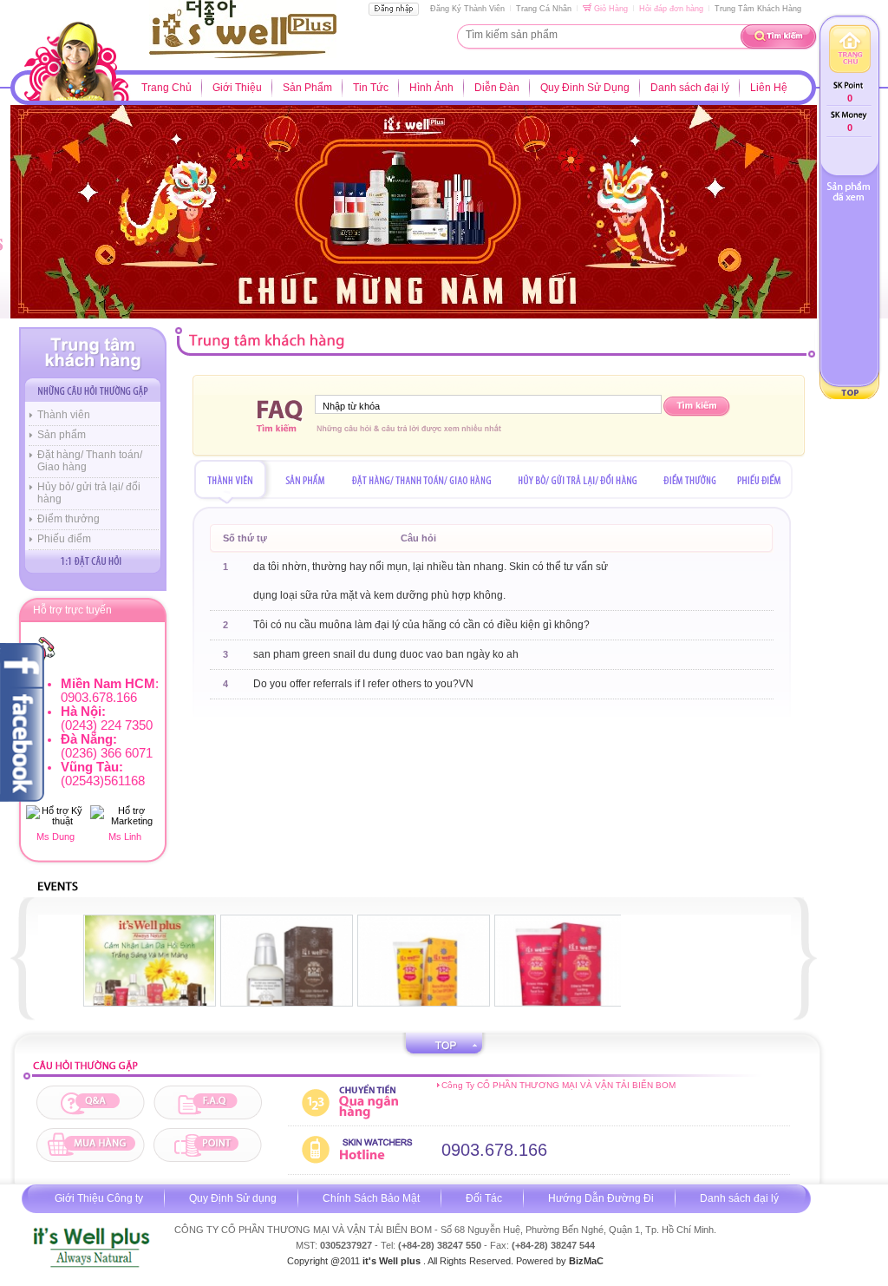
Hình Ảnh (431, 88)
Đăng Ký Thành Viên (467, 8)
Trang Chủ (166, 88)
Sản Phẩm (307, 88)
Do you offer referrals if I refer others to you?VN (363, 684)
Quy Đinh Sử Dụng (585, 88)
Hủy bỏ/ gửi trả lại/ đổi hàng (88, 493)
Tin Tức (370, 88)
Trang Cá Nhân (543, 8)
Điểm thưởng (68, 519)
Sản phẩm (61, 435)
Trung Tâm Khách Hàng (758, 8)
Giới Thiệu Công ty (99, 1198)
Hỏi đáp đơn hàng (671, 8)
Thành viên (63, 415)
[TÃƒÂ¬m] (779, 47)
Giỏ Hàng (609, 8)
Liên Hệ (768, 88)
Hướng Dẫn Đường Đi (601, 1198)
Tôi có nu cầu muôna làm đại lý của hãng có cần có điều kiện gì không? (421, 625)
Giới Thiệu (237, 88)
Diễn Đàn (496, 88)
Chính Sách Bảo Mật (371, 1198)
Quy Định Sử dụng (233, 1198)
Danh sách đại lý (689, 88)
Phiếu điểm (64, 539)
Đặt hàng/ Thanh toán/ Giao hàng (89, 461)
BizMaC (586, 1261)
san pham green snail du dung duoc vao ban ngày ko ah (386, 654)
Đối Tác (484, 1198)
